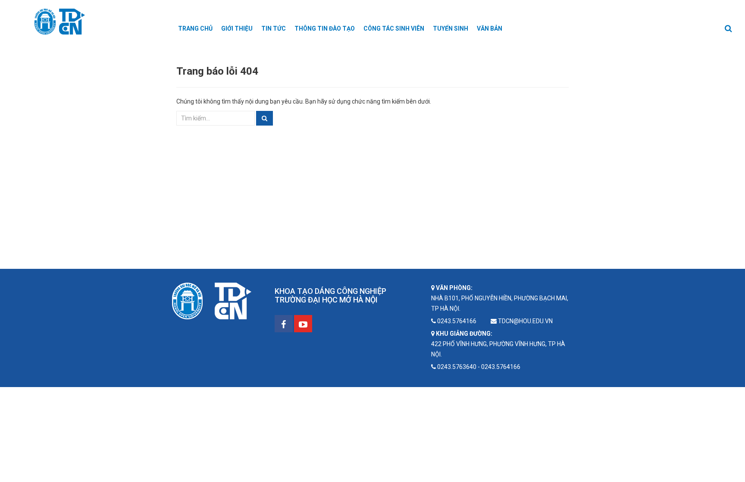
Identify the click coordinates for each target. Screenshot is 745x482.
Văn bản (489, 28)
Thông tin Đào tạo (324, 28)
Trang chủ (195, 28)
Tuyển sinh (450, 28)
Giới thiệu (237, 28)
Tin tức (273, 28)
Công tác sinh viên (393, 28)
